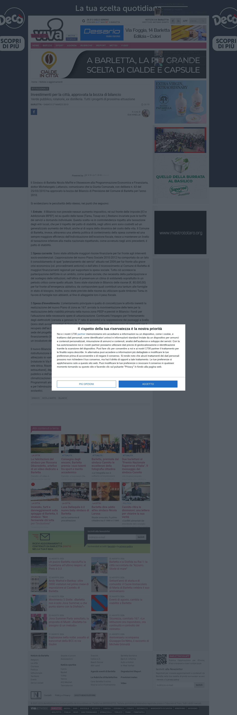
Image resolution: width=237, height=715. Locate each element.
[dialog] (118, 357)
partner (82, 334)
